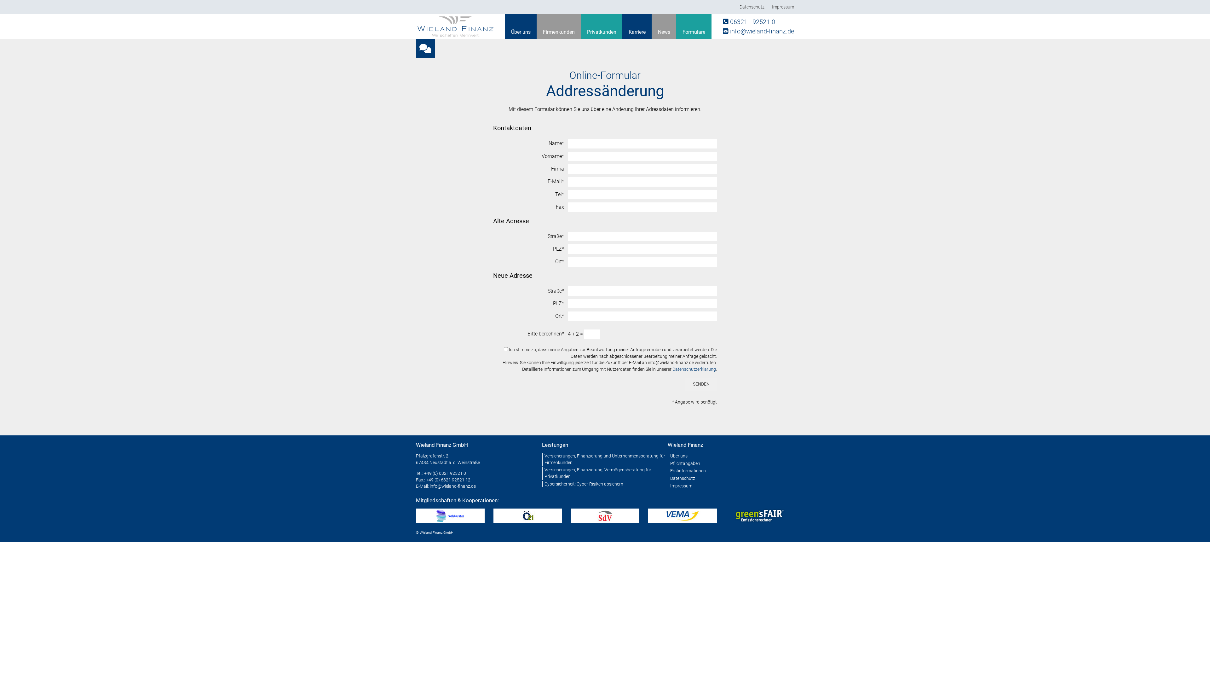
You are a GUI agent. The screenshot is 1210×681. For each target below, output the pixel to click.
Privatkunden (601, 32)
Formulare (694, 32)
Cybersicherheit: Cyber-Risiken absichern (583, 483)
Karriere (637, 32)
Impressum (783, 6)
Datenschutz (752, 6)
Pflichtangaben (685, 463)
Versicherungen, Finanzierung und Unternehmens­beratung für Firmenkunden (604, 459)
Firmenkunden (559, 32)
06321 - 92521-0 (752, 22)
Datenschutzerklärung (694, 369)
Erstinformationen (688, 470)
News (664, 32)
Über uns (521, 32)
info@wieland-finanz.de (762, 31)
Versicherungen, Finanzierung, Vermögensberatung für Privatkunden (597, 473)
